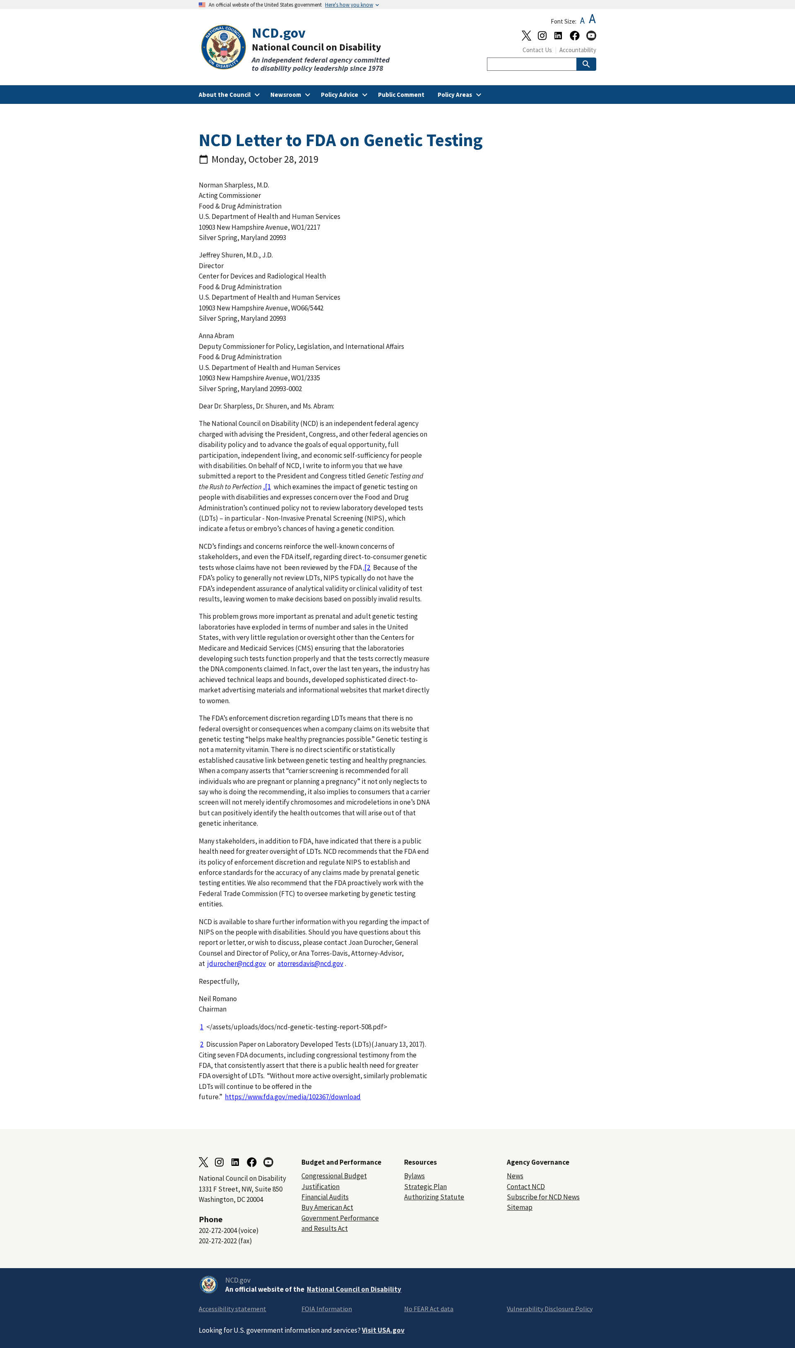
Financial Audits (325, 1196)
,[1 (267, 486)
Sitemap (519, 1207)
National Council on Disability (354, 1289)
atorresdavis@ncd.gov (310, 963)
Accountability (577, 50)
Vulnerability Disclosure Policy (550, 1309)
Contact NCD (526, 1186)
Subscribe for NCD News (543, 1196)
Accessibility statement (232, 1309)
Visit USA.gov (383, 1330)
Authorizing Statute (434, 1196)
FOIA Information (326, 1309)
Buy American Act (327, 1207)
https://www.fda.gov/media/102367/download (293, 1096)
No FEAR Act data (428, 1309)
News (515, 1175)
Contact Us (537, 50)
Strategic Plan (425, 1186)
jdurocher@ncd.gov (236, 963)
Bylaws (414, 1175)
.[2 (366, 567)
